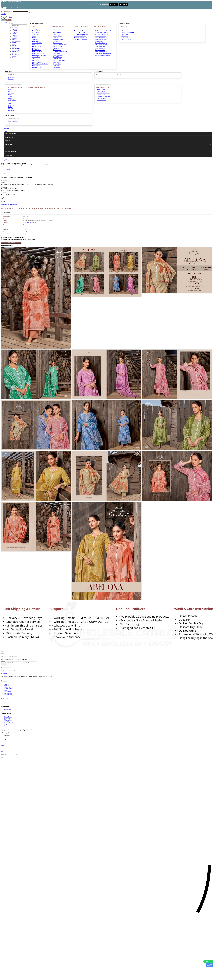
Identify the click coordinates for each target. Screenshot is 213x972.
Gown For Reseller (102, 98)
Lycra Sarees (56, 41)
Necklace (10, 98)
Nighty (9, 122)
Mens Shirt (124, 30)
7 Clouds (14, 35)
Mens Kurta (124, 29)
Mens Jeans (124, 36)
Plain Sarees (56, 37)
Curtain (119, 75)
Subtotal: (3, 18)
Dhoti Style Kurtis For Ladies (40, 64)
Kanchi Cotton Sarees (59, 69)
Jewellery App (11, 110)
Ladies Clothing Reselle (102, 87)
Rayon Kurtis (35, 48)
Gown (34, 36)
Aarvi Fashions (16, 48)
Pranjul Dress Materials (101, 37)
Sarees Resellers (101, 89)
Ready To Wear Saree (59, 60)
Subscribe (3, 664)
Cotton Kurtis (35, 32)
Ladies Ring (11, 105)
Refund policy (7, 718)
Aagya (13, 39)
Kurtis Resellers (101, 91)
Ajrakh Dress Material (100, 36)
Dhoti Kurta (124, 37)
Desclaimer (7, 721)
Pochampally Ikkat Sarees (60, 51)
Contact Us (9, 7)
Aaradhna (14, 47)
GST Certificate (8, 693)
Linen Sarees (56, 53)
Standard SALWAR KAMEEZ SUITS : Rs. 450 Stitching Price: (19, 239)
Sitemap (6, 726)
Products (6, 160)
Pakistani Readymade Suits (81, 34)
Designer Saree (57, 29)
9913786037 (4, 673)
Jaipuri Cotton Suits (100, 48)
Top (33, 58)
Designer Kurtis (36, 30)
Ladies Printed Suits (100, 46)
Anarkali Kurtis (36, 57)
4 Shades (14, 32)
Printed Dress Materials (101, 51)
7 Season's (14, 36)
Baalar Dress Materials (101, 39)
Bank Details (7, 691)
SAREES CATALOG (58, 26)
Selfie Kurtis (35, 34)
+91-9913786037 (6, 1)
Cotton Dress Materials (101, 44)
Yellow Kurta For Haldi (127, 32)
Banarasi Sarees (57, 32)
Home (5, 22)
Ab (12, 53)
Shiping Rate (7, 709)
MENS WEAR (124, 26)
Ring (9, 91)
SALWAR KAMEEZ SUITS (80, 26)
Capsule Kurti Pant (37, 43)
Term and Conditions (9, 723)
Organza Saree (57, 64)
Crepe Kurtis (35, 44)
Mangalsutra (11, 93)
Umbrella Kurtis (36, 67)
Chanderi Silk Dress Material (102, 55)
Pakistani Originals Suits (80, 37)
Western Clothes (101, 100)
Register (19, 7)
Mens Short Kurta (126, 39)
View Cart (3, 20)
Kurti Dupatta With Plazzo (39, 55)
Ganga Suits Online (100, 50)
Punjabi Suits (98, 41)
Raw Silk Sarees (57, 57)
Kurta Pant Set (36, 41)
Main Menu (7, 128)
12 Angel (14, 30)
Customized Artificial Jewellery (36, 87)
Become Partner (8, 688)
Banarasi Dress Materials (101, 32)
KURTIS (33, 26)
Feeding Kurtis (36, 29)
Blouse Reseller (101, 94)
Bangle (10, 94)
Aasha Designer (16, 50)
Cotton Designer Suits (79, 32)
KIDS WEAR (10, 75)
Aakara (14, 42)
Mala (9, 101)
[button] (106, 970)
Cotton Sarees (56, 30)
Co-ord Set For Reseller (103, 93)
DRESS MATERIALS (100, 26)
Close (10, 17)
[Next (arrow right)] (3, 653)
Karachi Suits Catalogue (101, 43)
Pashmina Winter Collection (102, 29)
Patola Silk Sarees (57, 55)
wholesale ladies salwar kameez (9, 204)
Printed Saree (56, 34)
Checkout (8, 20)
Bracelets (10, 89)
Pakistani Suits (78, 29)
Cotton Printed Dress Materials (103, 53)
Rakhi (9, 103)
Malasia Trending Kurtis (38, 53)
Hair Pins (10, 108)
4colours (14, 33)
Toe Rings (10, 107)
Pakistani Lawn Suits (79, 30)
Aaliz (13, 44)
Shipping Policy (8, 720)
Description (7, 169)
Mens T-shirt (124, 34)
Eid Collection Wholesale (80, 39)
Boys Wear (11, 77)
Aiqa (13, 57)
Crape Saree (56, 65)
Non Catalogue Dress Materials (103, 30)
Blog (5, 690)
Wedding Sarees (57, 36)
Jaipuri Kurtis (35, 39)
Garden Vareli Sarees (58, 48)
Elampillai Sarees (57, 46)
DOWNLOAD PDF (7, 245)
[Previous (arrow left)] (1, 653)
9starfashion (15, 38)
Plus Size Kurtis (36, 46)
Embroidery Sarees (58, 39)
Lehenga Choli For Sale (103, 96)
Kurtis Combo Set (37, 51)
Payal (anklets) (12, 100)
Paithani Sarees (57, 50)
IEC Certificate (8, 694)
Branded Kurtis (36, 65)
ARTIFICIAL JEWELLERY (15, 87)
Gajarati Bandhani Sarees (59, 44)
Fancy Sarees (56, 62)
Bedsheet (98, 75)
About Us (6, 685)
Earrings (10, 96)
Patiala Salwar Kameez (80, 36)
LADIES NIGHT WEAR (13, 118)
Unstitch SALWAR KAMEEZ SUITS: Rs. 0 (14, 237)
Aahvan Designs (16, 41)
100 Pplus (14, 27)
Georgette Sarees (57, 58)
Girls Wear (10, 79)
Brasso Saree (56, 67)
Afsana (14, 56)
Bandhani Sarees (57, 43)
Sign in (14, 7)
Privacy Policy (8, 717)
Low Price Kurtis (36, 50)
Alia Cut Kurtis (36, 60)
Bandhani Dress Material (101, 34)
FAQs (5, 724)
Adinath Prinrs (15, 54)
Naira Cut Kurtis (36, 62)
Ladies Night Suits (13, 121)
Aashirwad (15, 51)
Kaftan (34, 37)
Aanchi (14, 45)
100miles (14, 29)
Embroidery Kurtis (37, 69)
